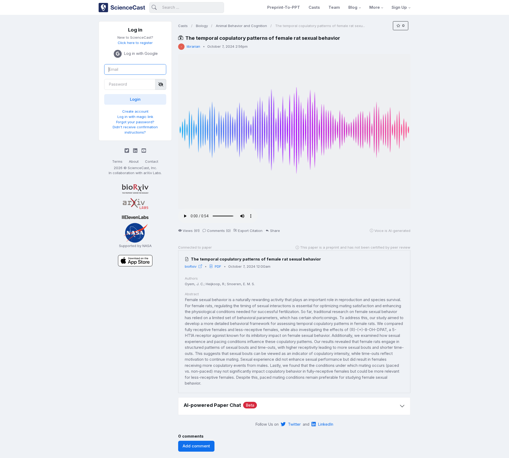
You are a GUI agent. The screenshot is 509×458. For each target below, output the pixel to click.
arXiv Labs (152, 173)
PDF (218, 266)
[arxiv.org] (135, 204)
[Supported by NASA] (135, 232)
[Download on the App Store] (135, 260)
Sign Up (399, 7)
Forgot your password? (135, 122)
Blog (352, 7)
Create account (135, 111)
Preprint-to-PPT (283, 7)
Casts (314, 7)
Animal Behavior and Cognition (241, 26)
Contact (151, 161)
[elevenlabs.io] (135, 217)
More (374, 7)
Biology (202, 26)
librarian (193, 46)
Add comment (196, 445)
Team (334, 7)
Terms (117, 161)
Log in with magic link (135, 116)
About (134, 161)
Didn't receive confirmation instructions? (135, 129)
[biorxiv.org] (135, 188)
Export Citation (250, 230)
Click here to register (135, 43)
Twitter (294, 424)
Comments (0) (219, 230)
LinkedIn (325, 424)
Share (275, 230)
